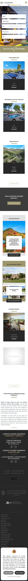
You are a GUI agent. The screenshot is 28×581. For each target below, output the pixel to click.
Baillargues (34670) (4, 546)
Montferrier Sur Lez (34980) (6, 534)
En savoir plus (14, 427)
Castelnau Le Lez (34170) (5, 518)
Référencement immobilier (17, 503)
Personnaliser (8, 573)
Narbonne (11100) (4, 542)
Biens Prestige (14, 141)
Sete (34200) (3, 520)
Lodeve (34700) (3, 544)
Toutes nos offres (14, 183)
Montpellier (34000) (4, 514)
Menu (25, 2)
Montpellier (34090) (4, 530)
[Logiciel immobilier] (9, 502)
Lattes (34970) (3, 527)
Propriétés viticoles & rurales (14, 99)
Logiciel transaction (16, 501)
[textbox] (17, 26)
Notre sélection (14, 57)
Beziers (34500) (3, 521)
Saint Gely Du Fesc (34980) (5, 525)
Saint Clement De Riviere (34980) (7, 539)
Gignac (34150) (3, 532)
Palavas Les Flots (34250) (5, 537)
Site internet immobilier (17, 502)
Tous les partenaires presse (14, 300)
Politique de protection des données (18, 470)
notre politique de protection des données (14, 567)
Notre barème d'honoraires (16, 473)
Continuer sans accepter (14, 576)
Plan (23, 473)
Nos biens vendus (14, 309)
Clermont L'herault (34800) (5, 523)
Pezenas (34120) (4, 516)
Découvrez (14, 49)
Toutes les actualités (14, 254)
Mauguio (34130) (4, 528)
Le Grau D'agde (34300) (5, 535)
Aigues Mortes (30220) (5, 541)
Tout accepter (20, 573)
